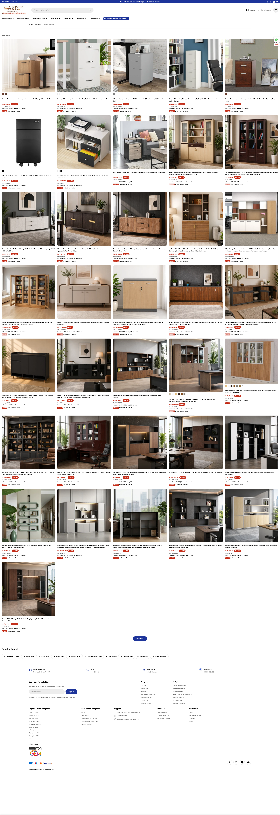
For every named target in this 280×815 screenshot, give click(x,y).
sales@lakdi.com (152, 672)
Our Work (14, 2)
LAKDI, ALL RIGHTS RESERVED (43, 769)
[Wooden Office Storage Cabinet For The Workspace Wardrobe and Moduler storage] (196, 442)
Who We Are (5, 2)
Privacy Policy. (70, 697)
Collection (38, 24)
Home (31, 24)
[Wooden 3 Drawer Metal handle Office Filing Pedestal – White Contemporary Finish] (84, 65)
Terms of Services (57, 697)
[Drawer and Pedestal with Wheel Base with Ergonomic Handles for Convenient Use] (140, 142)
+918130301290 (122, 716)
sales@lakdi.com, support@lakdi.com (128, 712)
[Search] (90, 10)
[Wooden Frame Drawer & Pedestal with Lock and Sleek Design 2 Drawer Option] (28, 65)
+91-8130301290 (95, 672)
